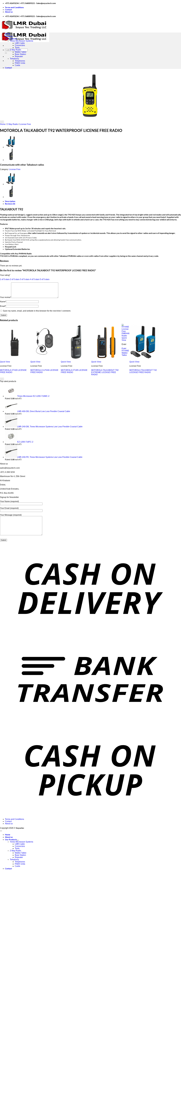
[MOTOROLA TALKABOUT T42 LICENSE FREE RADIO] (11, 147)
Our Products (11, 38)
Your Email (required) (9, 508)
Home (7, 33)
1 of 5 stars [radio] (4, 279)
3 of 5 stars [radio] (24, 279)
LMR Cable (20, 43)
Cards (17, 65)
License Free (25, 124)
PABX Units (20, 63)
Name (3, 302)
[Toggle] (18, 840)
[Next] (3, 122)
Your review (5, 297)
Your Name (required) (9, 501)
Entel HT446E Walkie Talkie (125, 351)
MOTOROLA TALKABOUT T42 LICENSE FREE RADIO (143, 371)
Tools (17, 48)
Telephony (14, 59)
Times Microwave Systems (21, 41)
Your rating (5, 275)
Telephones (20, 61)
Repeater (19, 56)
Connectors (20, 45)
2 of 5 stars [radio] (14, 279)
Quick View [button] (5, 362)
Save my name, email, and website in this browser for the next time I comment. (37, 311)
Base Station (20, 54)
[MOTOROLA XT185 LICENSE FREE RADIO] (11, 160)
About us (9, 12)
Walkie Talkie (20, 52)
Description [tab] (10, 201)
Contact (8, 9)
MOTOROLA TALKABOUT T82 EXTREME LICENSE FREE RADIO (105, 372)
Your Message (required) (11, 515)
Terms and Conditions (14, 7)
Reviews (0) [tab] (10, 203)
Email (3, 306)
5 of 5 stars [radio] (44, 279)
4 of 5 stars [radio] (34, 279)
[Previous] (1, 122)
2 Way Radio (15, 50)
